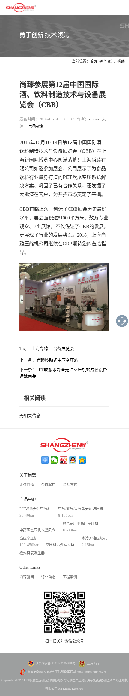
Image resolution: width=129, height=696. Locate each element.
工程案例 (70, 577)
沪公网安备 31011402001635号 (56, 663)
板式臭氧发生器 (32, 553)
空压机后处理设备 (60, 545)
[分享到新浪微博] (64, 460)
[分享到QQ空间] (82, 460)
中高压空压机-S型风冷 (37, 530)
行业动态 (48, 577)
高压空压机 (29, 538)
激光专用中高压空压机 (80, 524)
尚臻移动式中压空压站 (57, 360)
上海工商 (93, 663)
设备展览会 (63, 348)
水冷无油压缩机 (94, 538)
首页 (93, 61)
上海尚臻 (35, 125)
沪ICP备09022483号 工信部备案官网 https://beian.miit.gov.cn (67, 671)
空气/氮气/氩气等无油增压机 (80, 509)
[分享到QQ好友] (73, 460)
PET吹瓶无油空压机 (35, 509)
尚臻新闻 (27, 577)
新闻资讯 (107, 61)
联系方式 (70, 485)
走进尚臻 (27, 485)
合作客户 (48, 485)
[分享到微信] (54, 460)
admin (94, 119)
